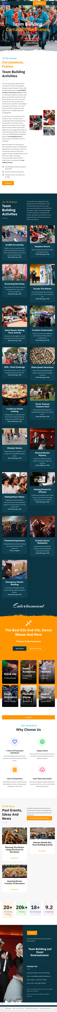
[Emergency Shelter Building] (14, 561)
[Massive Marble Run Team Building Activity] (42, 828)
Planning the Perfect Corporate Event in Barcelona (14, 849)
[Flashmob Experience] (14, 517)
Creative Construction (42, 330)
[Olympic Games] (14, 429)
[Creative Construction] (42, 306)
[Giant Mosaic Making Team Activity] (14, 306)
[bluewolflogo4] (5, 1)
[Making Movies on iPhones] (42, 473)
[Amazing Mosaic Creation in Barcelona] (14, 866)
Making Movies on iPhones (42, 490)
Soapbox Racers (42, 246)
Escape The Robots (42, 288)
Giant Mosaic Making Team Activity (14, 331)
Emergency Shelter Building (14, 583)
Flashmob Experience (14, 540)
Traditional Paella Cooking (14, 410)
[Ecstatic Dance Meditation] (42, 517)
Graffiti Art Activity (15, 244)
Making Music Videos (14, 496)
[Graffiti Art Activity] (14, 226)
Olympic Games (14, 448)
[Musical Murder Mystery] (42, 429)
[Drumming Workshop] (14, 265)
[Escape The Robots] (42, 265)
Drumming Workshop (15, 283)
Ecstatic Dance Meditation (42, 541)
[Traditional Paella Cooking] (14, 385)
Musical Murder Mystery (42, 453)
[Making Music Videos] (14, 473)
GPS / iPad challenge (14, 367)
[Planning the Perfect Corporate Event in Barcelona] (14, 828)
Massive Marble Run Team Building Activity (42, 843)
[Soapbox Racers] (42, 226)
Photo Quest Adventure (42, 367)
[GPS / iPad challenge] (14, 348)
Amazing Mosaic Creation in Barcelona (15, 882)
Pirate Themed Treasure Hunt (42, 405)
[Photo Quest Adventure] (42, 348)
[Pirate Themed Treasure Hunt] (42, 385)
